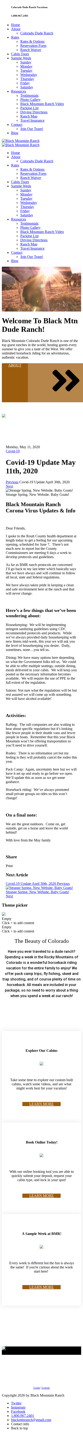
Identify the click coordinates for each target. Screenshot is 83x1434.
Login (36, 1387)
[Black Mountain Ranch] (20, 141)
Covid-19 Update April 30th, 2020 (38, 884)
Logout (46, 1387)
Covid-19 (13, 451)
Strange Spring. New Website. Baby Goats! (37, 894)
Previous (12, 482)
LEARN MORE (41, 1104)
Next (9, 486)
